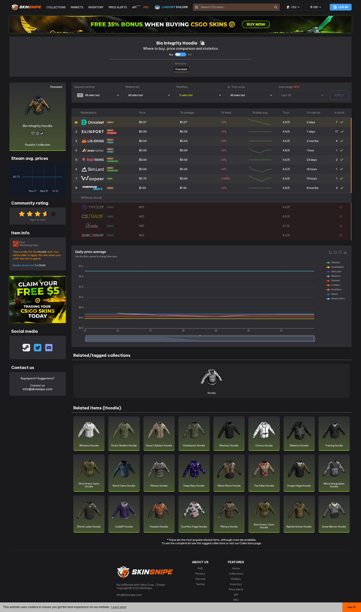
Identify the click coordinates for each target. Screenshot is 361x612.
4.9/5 (286, 131)
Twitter (200, 584)
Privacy (200, 573)
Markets (236, 579)
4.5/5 (286, 122)
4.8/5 (286, 150)
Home (236, 568)
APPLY (339, 95)
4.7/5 (286, 226)
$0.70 (143, 178)
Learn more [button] (118, 607)
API (135, 7)
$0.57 (143, 122)
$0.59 (143, 131)
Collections (236, 573)
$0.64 (143, 141)
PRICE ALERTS (118, 7)
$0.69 (143, 150)
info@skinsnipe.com (37, 389)
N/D (141, 207)
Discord (200, 579)
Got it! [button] (352, 607)
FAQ (200, 568)
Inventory (236, 584)
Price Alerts (236, 589)
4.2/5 (286, 235)
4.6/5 (286, 141)
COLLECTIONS (56, 7)
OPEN (351, 123)
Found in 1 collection (37, 144)
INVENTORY (96, 7)
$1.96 (142, 188)
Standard (181, 69)
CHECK (351, 207)
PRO (146, 7)
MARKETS (77, 7)
